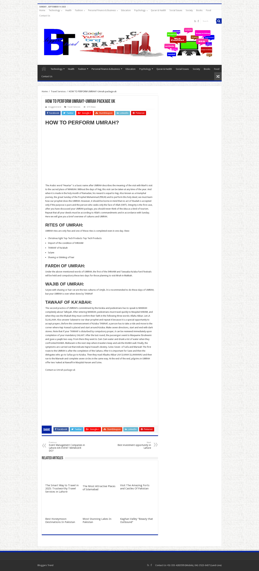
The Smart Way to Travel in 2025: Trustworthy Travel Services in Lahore (62, 488)
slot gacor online (53, 381)
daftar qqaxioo (53, 412)
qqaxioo (49, 408)
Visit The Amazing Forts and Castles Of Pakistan (134, 487)
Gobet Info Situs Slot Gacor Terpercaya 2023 (67, 400)
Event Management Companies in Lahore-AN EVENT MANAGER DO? (67, 446)
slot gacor (50, 389)
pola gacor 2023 (53, 420)
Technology (54, 10)
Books (199, 10)
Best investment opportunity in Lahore (134, 445)
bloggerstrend (54, 107)
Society (189, 10)
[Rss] (195, 21)
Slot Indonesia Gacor (56, 393)
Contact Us (44, 15)
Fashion (79, 10)
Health (68, 10)
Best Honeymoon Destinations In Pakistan (60, 520)
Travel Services (58, 91)
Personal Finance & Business (102, 10)
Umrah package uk (65, 370)
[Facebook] (198, 21)
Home (42, 10)
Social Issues (175, 10)
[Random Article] (218, 76)
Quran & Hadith (158, 10)
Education (126, 10)
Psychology (140, 10)
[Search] (219, 21)
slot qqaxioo (51, 416)
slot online (50, 385)
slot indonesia (52, 396)
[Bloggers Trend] (129, 42)
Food (208, 10)
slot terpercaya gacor (56, 404)
